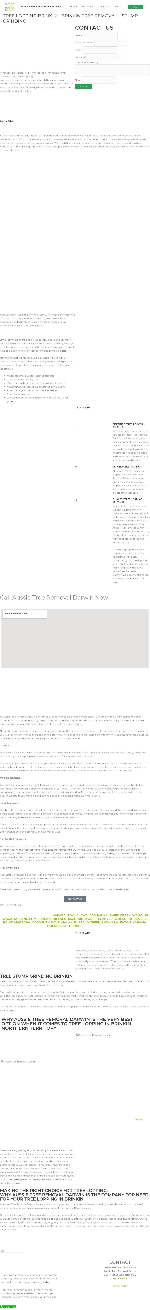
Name (79, 35)
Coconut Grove (46, 922)
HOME (73, 6)
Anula (134, 919)
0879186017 (120, 1278)
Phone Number (84, 42)
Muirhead (42, 919)
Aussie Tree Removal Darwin (41, 6)
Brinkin (139, 1119)
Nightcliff (87, 919)
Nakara (59, 915)
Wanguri (140, 915)
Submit (84, 86)
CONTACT (105, 6)
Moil (72, 919)
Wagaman (11, 919)
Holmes (54, 926)
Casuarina (99, 915)
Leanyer (105, 919)
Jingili (26, 919)
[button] (135, 7)
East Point (71, 926)
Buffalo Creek (87, 922)
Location (80, 57)
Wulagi (120, 919)
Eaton (125, 922)
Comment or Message (88, 62)
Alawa (82, 915)
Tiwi (71, 915)
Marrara (22, 922)
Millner (59, 919)
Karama (139, 922)
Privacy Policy (120, 1286)
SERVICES (87, 6)
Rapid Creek (120, 915)
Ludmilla (110, 922)
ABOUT (119, 6)
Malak (67, 922)
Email (79, 50)
